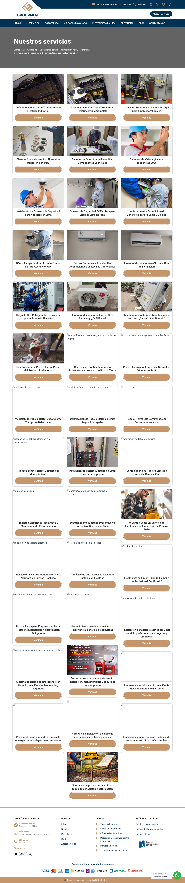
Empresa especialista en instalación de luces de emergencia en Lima (146, 687)
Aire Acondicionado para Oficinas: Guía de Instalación (146, 265)
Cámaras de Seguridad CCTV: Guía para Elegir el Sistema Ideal (92, 213)
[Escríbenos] (15, 833)
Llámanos (23, 840)
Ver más (38, 117)
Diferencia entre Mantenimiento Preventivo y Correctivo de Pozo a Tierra (92, 368)
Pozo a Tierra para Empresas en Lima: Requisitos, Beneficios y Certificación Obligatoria (38, 630)
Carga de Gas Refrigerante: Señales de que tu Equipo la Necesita (38, 317)
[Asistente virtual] (16, 825)
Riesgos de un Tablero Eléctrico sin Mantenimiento (38, 472)
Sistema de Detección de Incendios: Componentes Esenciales (92, 161)
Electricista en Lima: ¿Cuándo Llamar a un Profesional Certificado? (146, 579)
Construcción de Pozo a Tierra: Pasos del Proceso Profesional (38, 368)
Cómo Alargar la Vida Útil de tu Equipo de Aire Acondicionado (38, 265)
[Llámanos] (15, 841)
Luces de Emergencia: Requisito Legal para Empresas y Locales (147, 109)
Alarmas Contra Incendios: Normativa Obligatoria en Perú (38, 161)
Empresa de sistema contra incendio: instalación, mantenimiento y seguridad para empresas (92, 682)
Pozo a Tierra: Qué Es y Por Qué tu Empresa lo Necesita (147, 420)
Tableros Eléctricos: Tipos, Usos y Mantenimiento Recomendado (38, 524)
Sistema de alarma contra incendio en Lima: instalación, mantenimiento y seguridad (38, 685)
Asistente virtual (27, 823)
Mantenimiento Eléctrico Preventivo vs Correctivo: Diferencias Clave (92, 524)
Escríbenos (24, 831)
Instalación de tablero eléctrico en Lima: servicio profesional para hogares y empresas (147, 633)
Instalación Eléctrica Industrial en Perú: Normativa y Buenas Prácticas (38, 576)
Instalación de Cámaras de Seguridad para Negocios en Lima (38, 213)
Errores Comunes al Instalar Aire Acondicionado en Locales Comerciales (92, 265)
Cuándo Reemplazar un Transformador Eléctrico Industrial (38, 109)
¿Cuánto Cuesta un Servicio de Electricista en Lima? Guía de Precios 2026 (146, 526)
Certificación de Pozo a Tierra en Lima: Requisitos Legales (92, 420)
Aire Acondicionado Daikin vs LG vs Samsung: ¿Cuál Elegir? (92, 317)
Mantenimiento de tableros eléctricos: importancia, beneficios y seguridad (92, 628)
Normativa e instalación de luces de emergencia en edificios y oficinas (92, 735)
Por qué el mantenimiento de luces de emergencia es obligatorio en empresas (38, 738)
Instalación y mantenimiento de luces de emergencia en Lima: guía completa (146, 738)
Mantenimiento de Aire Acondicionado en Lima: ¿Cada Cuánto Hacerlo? (146, 317)
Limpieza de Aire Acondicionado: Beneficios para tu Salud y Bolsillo (146, 213)
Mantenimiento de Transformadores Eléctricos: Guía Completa (92, 109)
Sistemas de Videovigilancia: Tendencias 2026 (146, 161)
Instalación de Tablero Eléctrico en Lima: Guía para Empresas (92, 472)
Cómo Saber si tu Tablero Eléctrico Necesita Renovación (146, 472)
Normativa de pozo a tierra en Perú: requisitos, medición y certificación (92, 787)
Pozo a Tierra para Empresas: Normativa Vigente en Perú (146, 368)
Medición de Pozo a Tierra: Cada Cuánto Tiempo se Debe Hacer (38, 420)
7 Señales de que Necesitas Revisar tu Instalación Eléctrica (92, 576)
